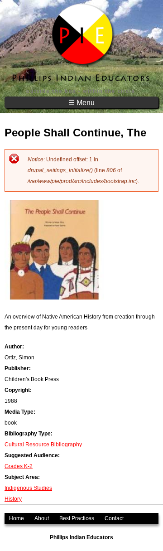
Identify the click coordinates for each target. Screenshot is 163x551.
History (13, 499)
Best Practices (76, 518)
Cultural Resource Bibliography (43, 444)
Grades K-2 (19, 466)
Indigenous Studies (28, 488)
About (41, 518)
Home (16, 518)
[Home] (81, 48)
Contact (114, 518)
